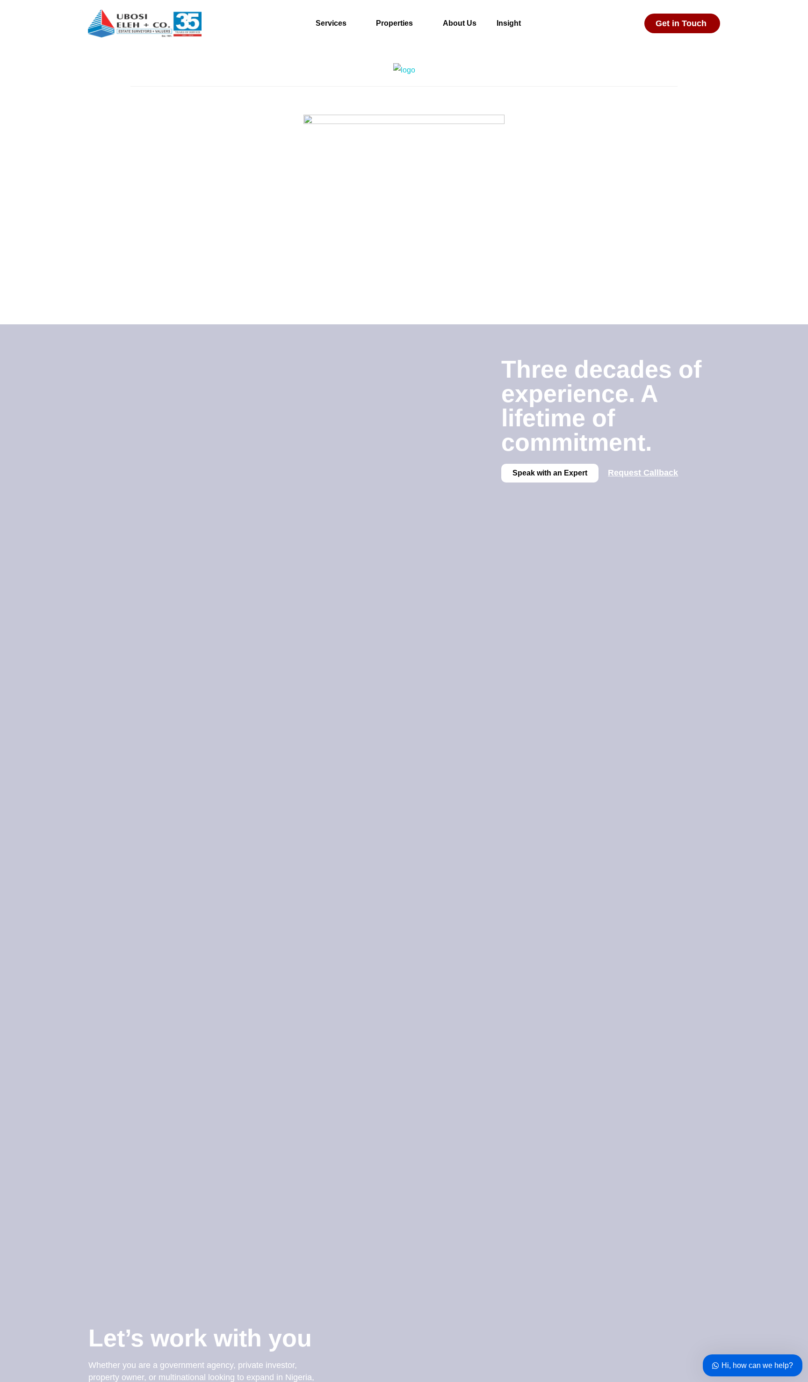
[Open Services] (352, 23)
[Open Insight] (527, 23)
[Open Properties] (419, 23)
